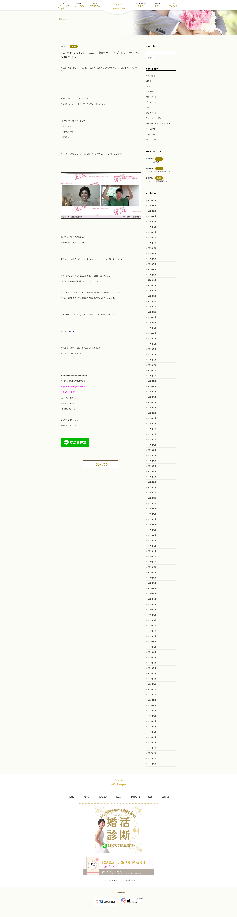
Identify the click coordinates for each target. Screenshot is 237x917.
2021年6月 (152, 525)
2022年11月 (152, 434)
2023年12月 (152, 365)
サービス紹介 (151, 129)
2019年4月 (152, 663)
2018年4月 (152, 726)
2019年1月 (152, 679)
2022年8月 (152, 450)
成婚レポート (151, 97)
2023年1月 (152, 424)
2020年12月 (152, 556)
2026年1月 (152, 232)
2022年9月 (152, 445)
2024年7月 (152, 328)
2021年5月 (152, 530)
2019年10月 (152, 631)
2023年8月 (152, 386)
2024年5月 (152, 338)
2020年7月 (152, 583)
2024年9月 (152, 317)
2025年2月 (152, 291)
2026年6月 (152, 206)
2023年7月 (152, 392)
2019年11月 (152, 625)
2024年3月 (152, 349)
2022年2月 (152, 482)
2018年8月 (152, 705)
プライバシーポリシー (109, 880)
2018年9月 (152, 700)
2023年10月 (152, 376)
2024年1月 (152, 360)
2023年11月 (152, 370)
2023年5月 (152, 402)
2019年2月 (152, 673)
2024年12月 (152, 301)
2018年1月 (152, 742)
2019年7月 (152, 647)
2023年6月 (152, 397)
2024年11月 (152, 307)
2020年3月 (152, 604)
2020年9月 (152, 572)
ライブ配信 (150, 76)
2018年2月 (152, 737)
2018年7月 (152, 711)
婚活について (151, 139)
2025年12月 (152, 237)
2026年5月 (152, 211)
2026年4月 (152, 216)
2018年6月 (152, 716)
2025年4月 (152, 280)
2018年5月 (152, 721)
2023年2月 (152, 418)
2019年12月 (152, 620)
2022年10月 (152, 439)
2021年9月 (152, 509)
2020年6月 (152, 588)
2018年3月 (152, 732)
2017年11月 (152, 753)
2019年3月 (152, 668)
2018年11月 (152, 689)
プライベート (151, 113)
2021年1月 (152, 551)
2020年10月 (152, 567)
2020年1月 (152, 615)
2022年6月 (152, 461)
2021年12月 (152, 493)
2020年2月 (152, 610)
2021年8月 (152, 514)
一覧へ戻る (100, 464)
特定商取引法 (130, 880)
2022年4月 (152, 471)
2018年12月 (152, 684)
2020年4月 (152, 599)
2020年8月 (152, 578)
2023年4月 (152, 408)
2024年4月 (152, 344)
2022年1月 (152, 487)
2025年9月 (152, 253)
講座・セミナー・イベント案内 (158, 123)
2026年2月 (152, 227)
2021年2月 (152, 546)
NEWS (148, 86)
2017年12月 (152, 748)
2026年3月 (152, 222)
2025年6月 (152, 269)
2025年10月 (152, 248)
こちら (73, 331)
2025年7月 (152, 264)
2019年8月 (152, 641)
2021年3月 (152, 540)
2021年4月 (152, 535)
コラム (148, 108)
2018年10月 (152, 695)
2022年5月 (152, 466)
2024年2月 (152, 354)
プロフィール (151, 102)
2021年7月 (152, 519)
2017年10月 (152, 758)
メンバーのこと (152, 134)
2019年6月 (152, 652)
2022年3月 (152, 477)
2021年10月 (152, 503)
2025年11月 (152, 243)
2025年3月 (152, 285)
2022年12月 (152, 429)
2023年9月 (152, 381)
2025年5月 (152, 275)
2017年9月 (152, 764)
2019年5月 (152, 657)
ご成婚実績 (150, 92)
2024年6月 (152, 333)
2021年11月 (152, 498)
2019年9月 (152, 636)
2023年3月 (152, 413)
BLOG (148, 81)
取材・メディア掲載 (154, 118)
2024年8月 (152, 323)
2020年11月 (152, 562)
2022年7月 (152, 455)
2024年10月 (152, 312)
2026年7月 (152, 200)
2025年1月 (152, 296)
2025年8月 (152, 259)
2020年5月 (152, 594)
